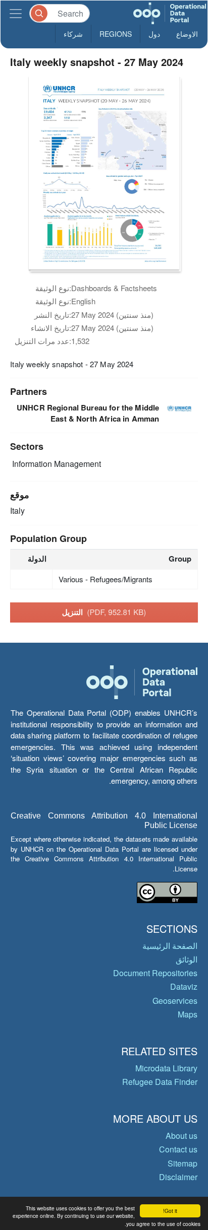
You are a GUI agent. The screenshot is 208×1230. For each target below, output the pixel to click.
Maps (187, 1014)
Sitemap (182, 1163)
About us (181, 1135)
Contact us (178, 1149)
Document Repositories (155, 973)
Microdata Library (166, 1068)
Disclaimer (178, 1177)
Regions (115, 34)
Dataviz (183, 986)
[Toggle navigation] (15, 13)
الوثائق (186, 959)
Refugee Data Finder (159, 1081)
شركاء (73, 34)
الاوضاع (187, 34)
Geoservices (174, 1000)
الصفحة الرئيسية (169, 945)
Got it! (170, 1210)
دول (154, 34)
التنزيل (104, 612)
